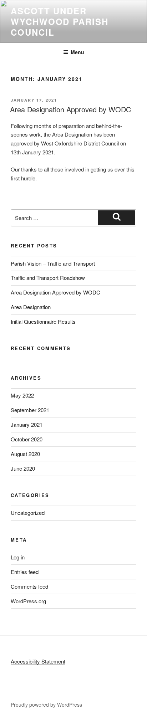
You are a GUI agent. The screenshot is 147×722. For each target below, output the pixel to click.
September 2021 (30, 410)
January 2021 (26, 424)
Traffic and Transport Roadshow (48, 277)
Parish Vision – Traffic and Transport (53, 263)
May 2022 (22, 395)
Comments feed (29, 586)
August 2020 (25, 453)
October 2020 (26, 439)
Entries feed (25, 571)
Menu (77, 52)
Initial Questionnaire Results (43, 321)
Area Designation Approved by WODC (70, 109)
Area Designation (31, 307)
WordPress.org (28, 601)
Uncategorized (28, 512)
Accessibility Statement (38, 661)
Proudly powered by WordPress (46, 704)
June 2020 (23, 468)
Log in (18, 557)
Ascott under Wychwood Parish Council (59, 21)
